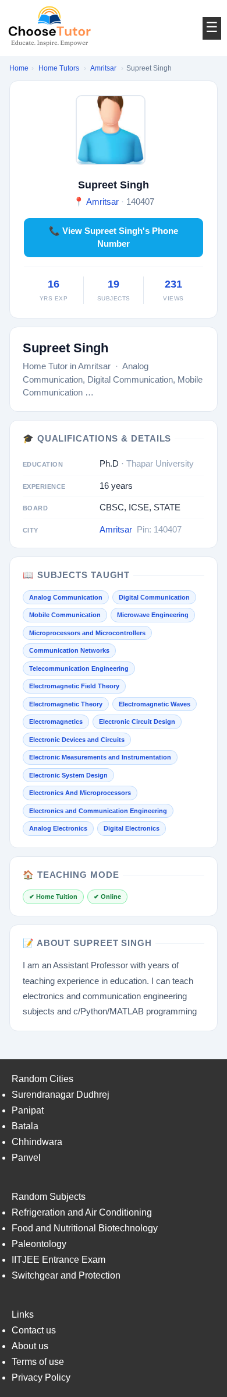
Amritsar (103, 68)
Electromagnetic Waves (154, 704)
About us (30, 1346)
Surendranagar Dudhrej (60, 1095)
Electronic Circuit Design (137, 721)
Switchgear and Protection (66, 1275)
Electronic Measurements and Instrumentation (100, 757)
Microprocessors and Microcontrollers (87, 632)
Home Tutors (58, 68)
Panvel (26, 1158)
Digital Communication (154, 597)
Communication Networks (69, 650)
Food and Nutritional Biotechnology (85, 1228)
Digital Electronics (131, 828)
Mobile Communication (65, 614)
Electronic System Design (68, 775)
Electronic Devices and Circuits (77, 739)
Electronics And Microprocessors (80, 792)
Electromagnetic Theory (65, 704)
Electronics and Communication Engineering (98, 810)
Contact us (34, 1330)
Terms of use (38, 1362)
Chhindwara (37, 1142)
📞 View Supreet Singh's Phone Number (113, 237)
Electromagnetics (56, 721)
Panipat (28, 1110)
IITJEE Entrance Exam (58, 1260)
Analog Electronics (58, 828)
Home (19, 68)
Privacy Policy (41, 1377)
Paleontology (39, 1244)
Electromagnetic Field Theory (74, 685)
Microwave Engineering (153, 614)
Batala (25, 1126)
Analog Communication (65, 597)
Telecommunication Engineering (79, 668)
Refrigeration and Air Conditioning (82, 1212)
